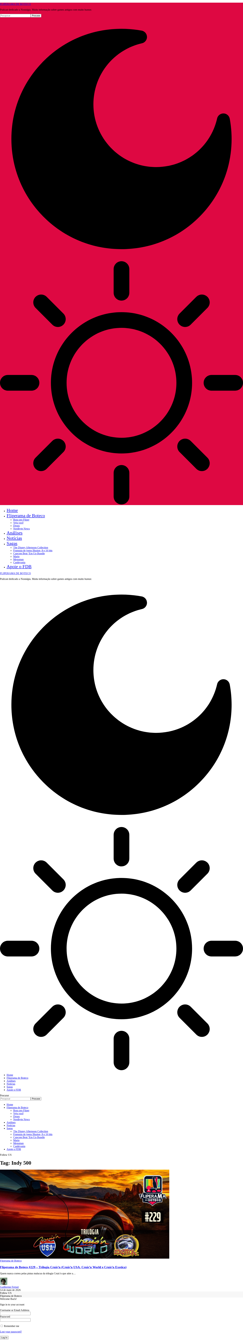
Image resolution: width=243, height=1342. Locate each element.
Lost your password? (11, 1331)
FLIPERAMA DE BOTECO (15, 4)
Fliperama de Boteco (11, 1260)
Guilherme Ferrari (9, 1287)
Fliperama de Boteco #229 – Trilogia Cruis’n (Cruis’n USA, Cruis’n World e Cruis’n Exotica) (63, 1267)
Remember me (11, 1326)
